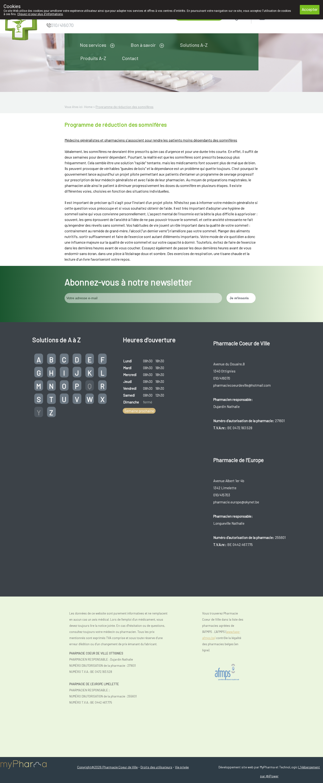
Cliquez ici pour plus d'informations (40, 14)
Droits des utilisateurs (156, 767)
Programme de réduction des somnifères (124, 107)
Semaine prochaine (139, 411)
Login (274, 17)
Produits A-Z (93, 58)
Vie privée (182, 767)
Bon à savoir (143, 45)
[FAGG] (228, 672)
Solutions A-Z (194, 45)
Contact (130, 58)
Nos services (93, 45)
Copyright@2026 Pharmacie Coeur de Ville (107, 767)
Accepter (310, 9)
